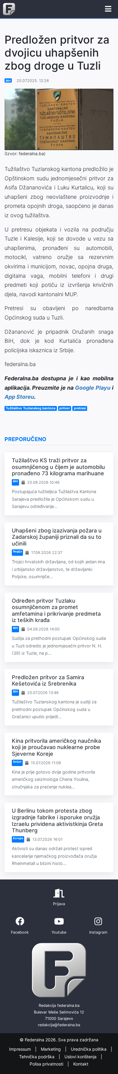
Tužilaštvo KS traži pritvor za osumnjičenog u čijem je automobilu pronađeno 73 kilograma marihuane (58, 466)
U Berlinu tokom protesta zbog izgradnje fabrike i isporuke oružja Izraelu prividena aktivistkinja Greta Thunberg (57, 820)
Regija (17, 551)
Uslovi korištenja (81, 1056)
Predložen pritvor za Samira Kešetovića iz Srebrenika (48, 680)
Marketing (51, 1049)
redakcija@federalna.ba (59, 1025)
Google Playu (92, 388)
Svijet (17, 761)
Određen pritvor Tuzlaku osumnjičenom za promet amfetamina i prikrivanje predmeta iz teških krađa (56, 611)
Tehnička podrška (37, 1056)
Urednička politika (89, 1049)
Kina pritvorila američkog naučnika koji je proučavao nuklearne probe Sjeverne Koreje (56, 747)
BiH (8, 80)
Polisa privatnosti (47, 1064)
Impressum (20, 1049)
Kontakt (80, 1064)
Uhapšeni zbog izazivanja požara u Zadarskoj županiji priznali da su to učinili (57, 537)
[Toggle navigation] (108, 9)
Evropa (18, 838)
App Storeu (19, 397)
